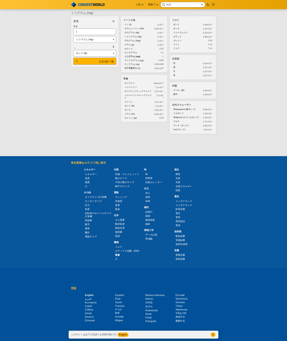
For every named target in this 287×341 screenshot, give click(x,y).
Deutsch (89, 317)
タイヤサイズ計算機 (95, 197)
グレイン (177, 40)
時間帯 (148, 178)
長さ (147, 193)
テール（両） (179, 90)
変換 (75, 26)
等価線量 (180, 240)
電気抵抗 (180, 221)
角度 (87, 209)
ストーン (129, 102)
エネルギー (91, 174)
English (123, 334)
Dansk (88, 313)
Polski (148, 317)
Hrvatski (119, 316)
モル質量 (120, 220)
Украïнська (181, 309)
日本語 (148, 302)
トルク (118, 247)
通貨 (87, 228)
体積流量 (180, 259)
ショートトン (131, 87)
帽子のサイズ (122, 186)
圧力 (87, 205)
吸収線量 (180, 236)
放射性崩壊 (181, 244)
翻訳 (87, 232)
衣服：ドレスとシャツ (127, 174)
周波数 (88, 220)
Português (150, 321)
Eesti (117, 298)
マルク (176, 121)
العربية (88, 299)
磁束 (147, 224)
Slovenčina (181, 298)
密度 (117, 236)
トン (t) (128, 24)
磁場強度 (150, 220)
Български (91, 302)
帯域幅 (148, 239)
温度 (87, 178)
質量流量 (180, 255)
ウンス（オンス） (181, 125)
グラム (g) (129, 44)
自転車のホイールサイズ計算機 (98, 215)
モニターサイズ (93, 201)
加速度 (118, 201)
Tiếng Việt (180, 313)
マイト (176, 44)
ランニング (121, 197)
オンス (128, 110)
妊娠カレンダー (153, 182)
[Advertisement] (143, 145)
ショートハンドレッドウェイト (138, 96)
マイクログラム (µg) (134, 60)
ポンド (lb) (130, 106)
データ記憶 (151, 234)
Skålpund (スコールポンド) (186, 117)
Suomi (118, 302)
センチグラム (131, 52)
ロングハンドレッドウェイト (138, 91)
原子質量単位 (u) (132, 68)
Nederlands (151, 310)
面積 (147, 197)
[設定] (113, 21)
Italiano (149, 298)
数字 (87, 224)
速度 (117, 205)
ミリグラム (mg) (132, 56)
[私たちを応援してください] (213, 4)
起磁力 (148, 212)
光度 (177, 182)
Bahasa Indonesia (155, 295)
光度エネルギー (183, 186)
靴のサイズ (121, 178)
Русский (179, 295)
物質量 (118, 232)
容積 (147, 201)
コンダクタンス (183, 205)
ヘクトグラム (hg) (133, 36)
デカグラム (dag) (133, 40)
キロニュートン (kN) (134, 28)
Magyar (119, 320)
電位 (177, 213)
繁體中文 (180, 321)
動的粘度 (120, 224)
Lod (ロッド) (179, 129)
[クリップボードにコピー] (77, 61)
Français (119, 306)
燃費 (87, 182)
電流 (177, 225)
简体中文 (180, 317)
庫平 (175, 94)
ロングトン (130, 83)
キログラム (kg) (132, 32)
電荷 (177, 217)
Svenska (180, 302)
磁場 (147, 216)
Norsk (148, 314)
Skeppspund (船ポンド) (184, 109)
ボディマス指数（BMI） (128, 251)
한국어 (148, 306)
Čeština (89, 309)
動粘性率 (120, 228)
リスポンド (178, 113)
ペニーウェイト (180, 32)
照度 (177, 190)
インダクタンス (183, 201)
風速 (117, 209)
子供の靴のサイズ (124, 182)
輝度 (177, 174)
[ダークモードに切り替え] (208, 4)
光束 (177, 178)
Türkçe (179, 306)
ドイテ (176, 48)
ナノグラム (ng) (132, 64)
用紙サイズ (91, 236)
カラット (129, 48)
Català (88, 306)
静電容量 (180, 209)
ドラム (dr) (130, 114)
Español (119, 295)
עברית (118, 309)
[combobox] (182, 4)
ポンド (176, 24)
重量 (117, 255)
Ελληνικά (90, 320)
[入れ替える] (113, 46)
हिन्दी (117, 313)
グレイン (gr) (131, 118)
